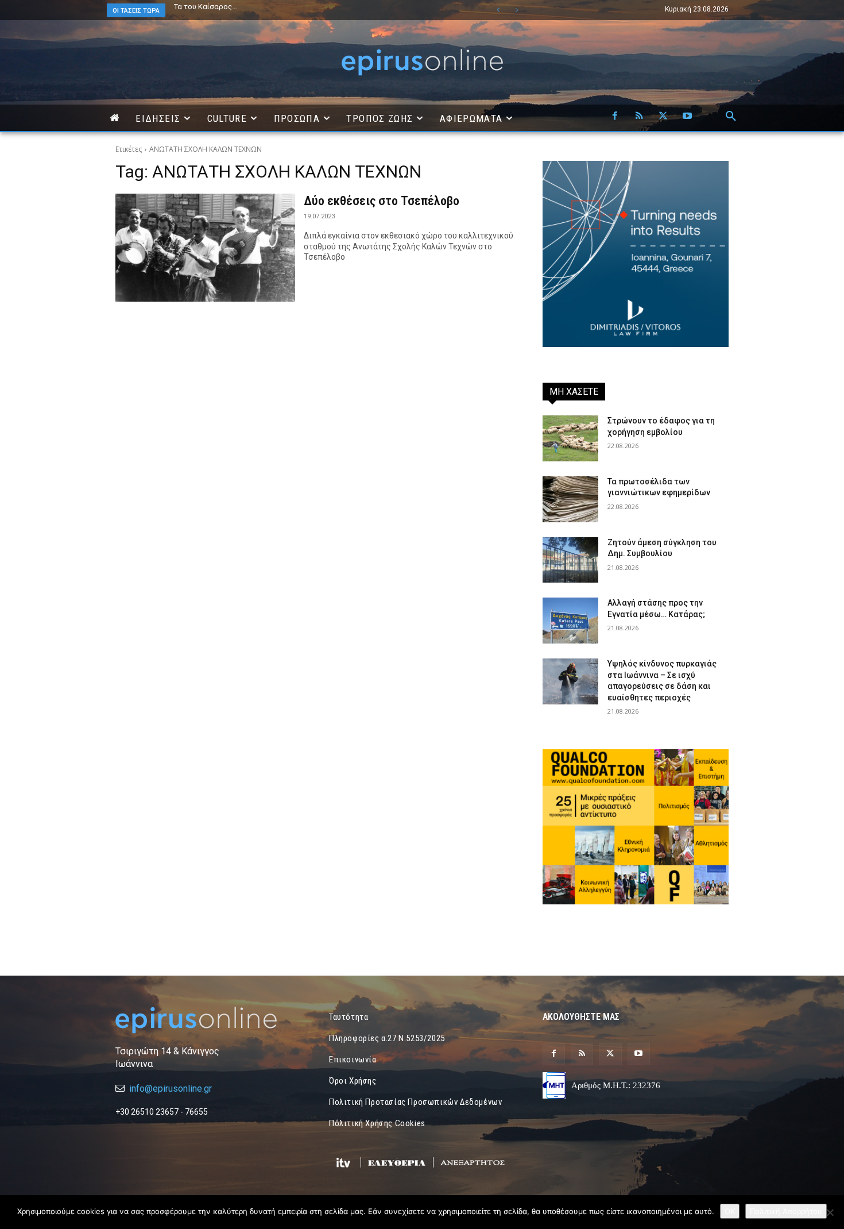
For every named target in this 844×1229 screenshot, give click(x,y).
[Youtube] (687, 116)
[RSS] (639, 116)
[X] (663, 116)
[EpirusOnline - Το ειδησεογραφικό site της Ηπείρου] (422, 62)
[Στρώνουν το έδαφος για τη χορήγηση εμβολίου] (570, 438)
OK (730, 1211)
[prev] (498, 10)
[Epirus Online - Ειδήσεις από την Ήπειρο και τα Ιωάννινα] (208, 1020)
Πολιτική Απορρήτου (786, 1211)
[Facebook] (615, 116)
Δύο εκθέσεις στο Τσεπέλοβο (381, 201)
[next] (516, 10)
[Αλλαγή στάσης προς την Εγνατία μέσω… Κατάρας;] (570, 621)
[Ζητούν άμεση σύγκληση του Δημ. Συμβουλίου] (570, 560)
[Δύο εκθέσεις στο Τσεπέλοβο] (205, 248)
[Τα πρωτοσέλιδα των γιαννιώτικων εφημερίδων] (570, 499)
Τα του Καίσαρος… (205, 6)
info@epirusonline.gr (170, 1088)
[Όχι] (829, 1212)
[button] (730, 116)
